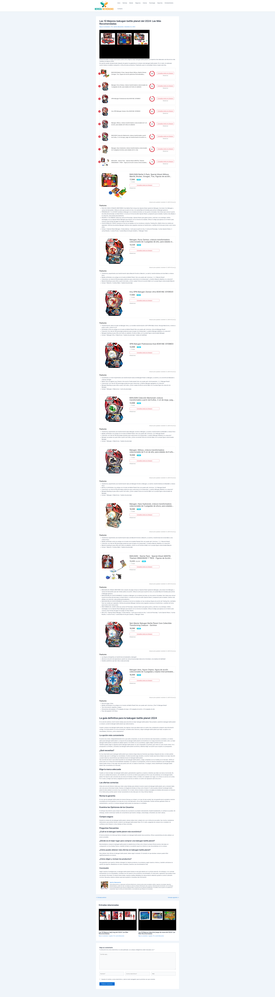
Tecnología (152, 3)
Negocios (138, 3)
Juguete (111, 935)
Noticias (125, 3)
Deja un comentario (104, 26)
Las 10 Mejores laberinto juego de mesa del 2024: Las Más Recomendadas (156, 933)
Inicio (118, 3)
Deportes (159, 3)
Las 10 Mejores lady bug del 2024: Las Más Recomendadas (113, 933)
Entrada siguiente (173, 897)
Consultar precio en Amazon (165, 73)
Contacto (120, 8)
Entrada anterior (101, 897)
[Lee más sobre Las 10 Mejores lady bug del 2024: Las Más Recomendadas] (118, 919)
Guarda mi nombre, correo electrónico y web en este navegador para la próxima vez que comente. (128, 979)
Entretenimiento (169, 3)
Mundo (131, 3)
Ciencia (145, 3)
